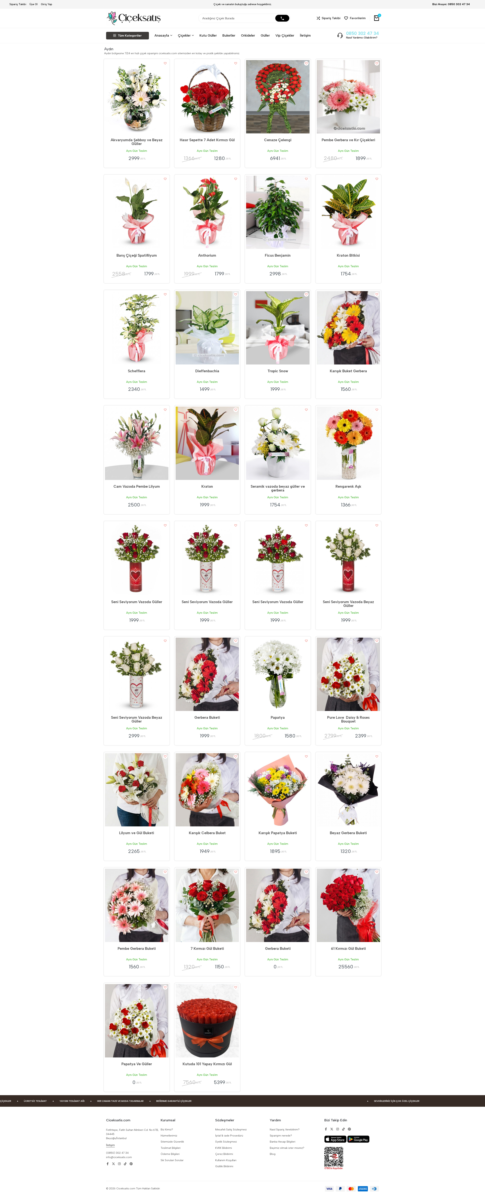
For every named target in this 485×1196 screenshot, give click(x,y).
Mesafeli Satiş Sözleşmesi (231, 1129)
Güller (265, 35)
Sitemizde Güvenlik (172, 1141)
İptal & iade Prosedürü (229, 1135)
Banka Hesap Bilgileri (282, 1141)
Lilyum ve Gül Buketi (136, 833)
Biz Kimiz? (167, 1129)
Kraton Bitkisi (348, 255)
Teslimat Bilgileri (171, 1148)
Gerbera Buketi (207, 717)
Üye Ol (34, 4)
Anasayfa (162, 35)
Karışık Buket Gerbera (348, 371)
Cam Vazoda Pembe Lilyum (136, 486)
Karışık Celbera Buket (207, 833)
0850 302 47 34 (362, 33)
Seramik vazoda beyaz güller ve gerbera (278, 488)
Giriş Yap (46, 4)
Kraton (207, 486)
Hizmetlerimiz (169, 1135)
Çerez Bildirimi (224, 1154)
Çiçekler (184, 35)
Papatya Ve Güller (136, 1064)
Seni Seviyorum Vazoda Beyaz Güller (348, 604)
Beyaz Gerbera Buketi (348, 833)
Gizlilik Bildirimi (224, 1166)
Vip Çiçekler (284, 35)
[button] (328, 18)
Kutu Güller (208, 35)
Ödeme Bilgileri (170, 1154)
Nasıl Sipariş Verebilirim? (285, 1129)
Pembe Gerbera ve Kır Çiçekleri (348, 140)
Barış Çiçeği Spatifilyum (137, 255)
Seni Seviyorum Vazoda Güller (136, 602)
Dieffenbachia (207, 371)
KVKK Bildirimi (223, 1148)
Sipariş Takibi (17, 4)
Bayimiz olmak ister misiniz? (287, 1148)
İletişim (305, 35)
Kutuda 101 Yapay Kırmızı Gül (207, 1064)
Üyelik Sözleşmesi (226, 1141)
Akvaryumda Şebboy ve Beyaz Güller (137, 142)
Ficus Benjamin (278, 255)
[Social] (107, 1163)
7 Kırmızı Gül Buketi (207, 948)
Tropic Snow (278, 371)
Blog (272, 1154)
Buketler (228, 35)
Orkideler (248, 35)
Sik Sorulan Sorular (172, 1160)
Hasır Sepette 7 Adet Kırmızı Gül (207, 140)
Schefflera (136, 371)
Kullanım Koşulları (225, 1160)
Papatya (278, 717)
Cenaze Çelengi (277, 140)
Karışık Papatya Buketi (278, 833)
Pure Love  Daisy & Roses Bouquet (348, 719)
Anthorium (207, 255)
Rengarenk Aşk (348, 486)
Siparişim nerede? (281, 1135)
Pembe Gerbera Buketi (137, 948)
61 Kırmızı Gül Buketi (348, 948)
